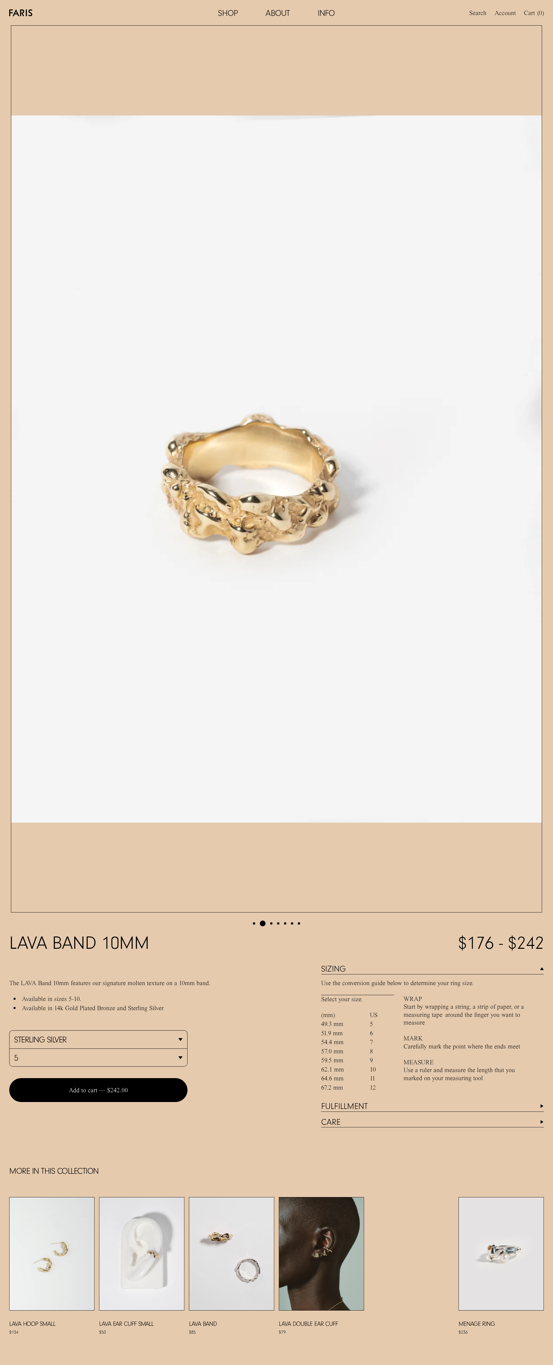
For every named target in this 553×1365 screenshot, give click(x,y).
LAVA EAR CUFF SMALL (126, 1324)
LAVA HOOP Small (32, 1324)
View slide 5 (285, 923)
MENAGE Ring (477, 1324)
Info (326, 12)
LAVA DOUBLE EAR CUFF (308, 1324)
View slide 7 (299, 923)
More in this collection (54, 1170)
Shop (228, 12)
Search (477, 12)
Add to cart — (98, 1090)
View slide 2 (263, 923)
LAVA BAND (203, 1324)
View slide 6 (292, 923)
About (278, 12)
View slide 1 (254, 923)
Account (505, 12)
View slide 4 (278, 923)
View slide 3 (271, 923)
